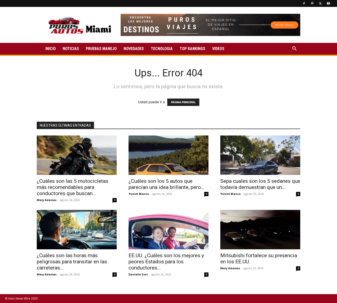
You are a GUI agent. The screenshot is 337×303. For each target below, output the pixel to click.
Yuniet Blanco (139, 194)
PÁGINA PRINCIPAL (183, 102)
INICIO (50, 48)
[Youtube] (328, 3)
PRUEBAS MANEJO (101, 48)
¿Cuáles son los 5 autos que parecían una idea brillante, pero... (167, 184)
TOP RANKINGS (192, 48)
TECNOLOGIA (162, 48)
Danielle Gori (138, 274)
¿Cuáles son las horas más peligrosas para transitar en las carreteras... (72, 261)
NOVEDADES (134, 48)
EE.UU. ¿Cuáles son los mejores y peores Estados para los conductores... (166, 261)
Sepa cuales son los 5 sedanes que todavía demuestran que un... (260, 184)
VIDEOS (218, 48)
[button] (294, 49)
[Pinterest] (312, 3)
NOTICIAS (71, 48)
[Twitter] (320, 3)
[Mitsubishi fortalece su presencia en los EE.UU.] (260, 229)
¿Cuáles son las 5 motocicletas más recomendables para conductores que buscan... (72, 187)
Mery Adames (46, 200)
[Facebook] (304, 3)
